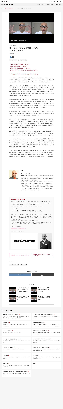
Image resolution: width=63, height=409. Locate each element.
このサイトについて (41, 4)
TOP (1, 8)
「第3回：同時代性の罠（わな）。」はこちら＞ (20, 68)
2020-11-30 (12, 53)
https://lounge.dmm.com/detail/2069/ (18, 228)
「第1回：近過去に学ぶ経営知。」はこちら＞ (19, 64)
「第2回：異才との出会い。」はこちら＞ (18, 66)
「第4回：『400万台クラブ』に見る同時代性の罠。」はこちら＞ (23, 70)
